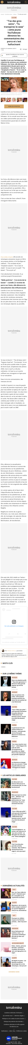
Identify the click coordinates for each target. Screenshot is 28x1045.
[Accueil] (13, 2)
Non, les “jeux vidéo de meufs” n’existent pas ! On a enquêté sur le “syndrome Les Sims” (19, 894)
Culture (14, 14)
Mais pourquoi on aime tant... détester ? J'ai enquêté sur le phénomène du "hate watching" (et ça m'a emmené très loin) (19, 799)
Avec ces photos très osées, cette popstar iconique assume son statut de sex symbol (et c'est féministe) (19, 698)
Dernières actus (8, 14)
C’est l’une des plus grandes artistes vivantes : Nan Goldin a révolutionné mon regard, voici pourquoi (19, 847)
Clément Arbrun (11, 650)
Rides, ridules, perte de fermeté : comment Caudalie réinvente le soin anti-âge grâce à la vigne (19, 949)
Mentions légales (19, 1015)
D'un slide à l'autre (7, 257)
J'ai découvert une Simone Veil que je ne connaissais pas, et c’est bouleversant (19, 784)
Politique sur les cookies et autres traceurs (13, 1018)
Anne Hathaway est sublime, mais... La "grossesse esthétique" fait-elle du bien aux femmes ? (19, 934)
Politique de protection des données (13, 1021)
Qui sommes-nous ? (8, 1015)
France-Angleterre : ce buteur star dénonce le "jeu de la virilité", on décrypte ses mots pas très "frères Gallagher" (19, 833)
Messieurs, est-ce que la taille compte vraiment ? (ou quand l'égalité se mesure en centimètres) (19, 907)
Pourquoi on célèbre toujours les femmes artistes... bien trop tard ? (19, 920)
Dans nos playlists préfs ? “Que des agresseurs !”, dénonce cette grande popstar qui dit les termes (19, 683)
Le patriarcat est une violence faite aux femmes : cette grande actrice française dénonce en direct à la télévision (19, 732)
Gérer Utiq (12, 1031)
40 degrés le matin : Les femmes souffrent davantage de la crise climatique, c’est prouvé (19, 963)
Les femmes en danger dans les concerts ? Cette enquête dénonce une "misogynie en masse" (19, 765)
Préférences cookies (21, 1031)
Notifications (4, 1031)
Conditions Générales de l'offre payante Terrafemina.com (14, 1025)
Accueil (2, 14)
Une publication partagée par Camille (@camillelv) (14, 642)
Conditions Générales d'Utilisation (13, 1012)
